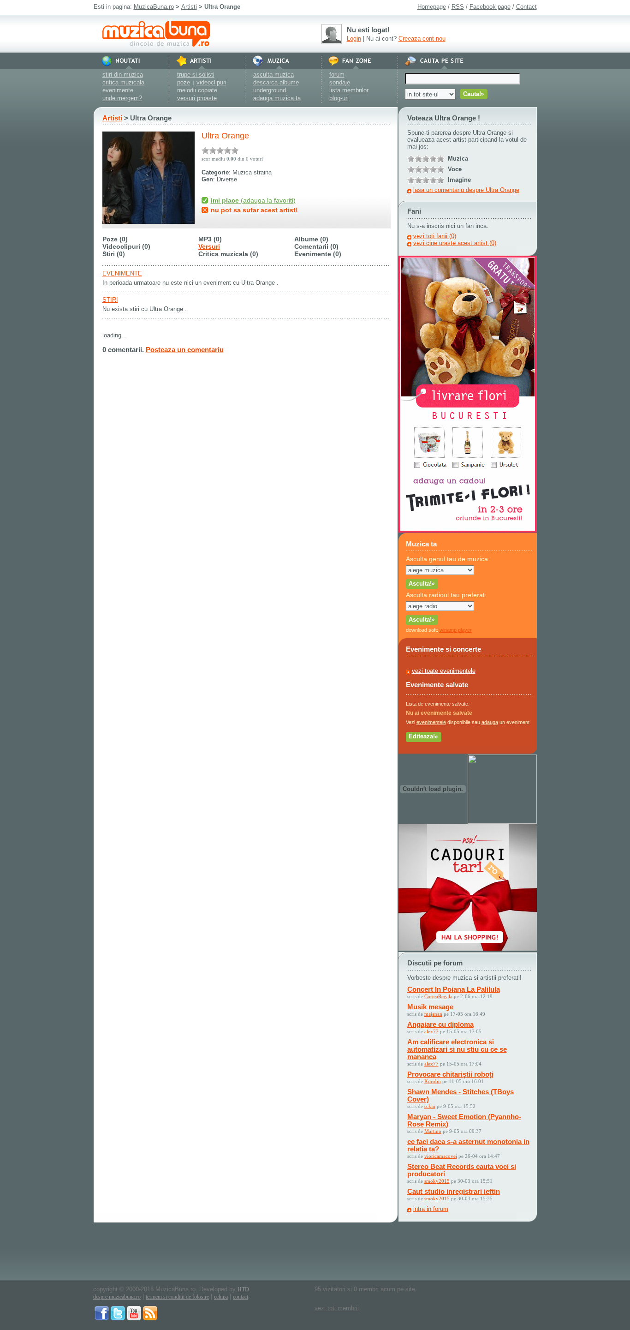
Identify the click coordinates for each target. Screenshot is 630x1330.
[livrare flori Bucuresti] (467, 530)
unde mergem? (122, 98)
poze (183, 82)
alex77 (431, 1031)
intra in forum (430, 1208)
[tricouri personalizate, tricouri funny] (502, 821)
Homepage (431, 6)
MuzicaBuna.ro (154, 6)
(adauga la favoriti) (253, 200)
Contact (526, 6)
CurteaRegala (438, 996)
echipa (221, 1297)
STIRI (110, 299)
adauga (489, 722)
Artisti (189, 6)
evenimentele (431, 722)
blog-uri (339, 98)
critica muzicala (123, 82)
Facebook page (490, 6)
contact (240, 1297)
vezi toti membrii (337, 1308)
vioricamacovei (440, 1156)
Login (354, 38)
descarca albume (276, 82)
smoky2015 (437, 1181)
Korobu (432, 1081)
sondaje (339, 82)
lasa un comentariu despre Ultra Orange (466, 189)
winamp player (456, 630)
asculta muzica (273, 74)
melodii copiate (197, 90)
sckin (429, 1106)
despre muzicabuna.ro (117, 1297)
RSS (458, 6)
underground (269, 90)
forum (337, 74)
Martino (432, 1131)
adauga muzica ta (277, 98)
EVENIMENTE (122, 273)
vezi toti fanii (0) (434, 236)
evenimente (117, 90)
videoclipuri (211, 82)
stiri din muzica (122, 74)
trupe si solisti (195, 74)
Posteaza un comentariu (185, 349)
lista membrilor (348, 90)
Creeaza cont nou (422, 38)
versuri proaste (197, 98)
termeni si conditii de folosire (177, 1297)
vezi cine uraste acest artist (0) (454, 243)
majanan (433, 1014)
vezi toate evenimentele (443, 670)
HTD (243, 1289)
